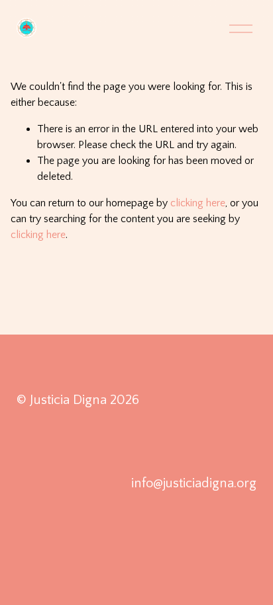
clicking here (197, 203)
